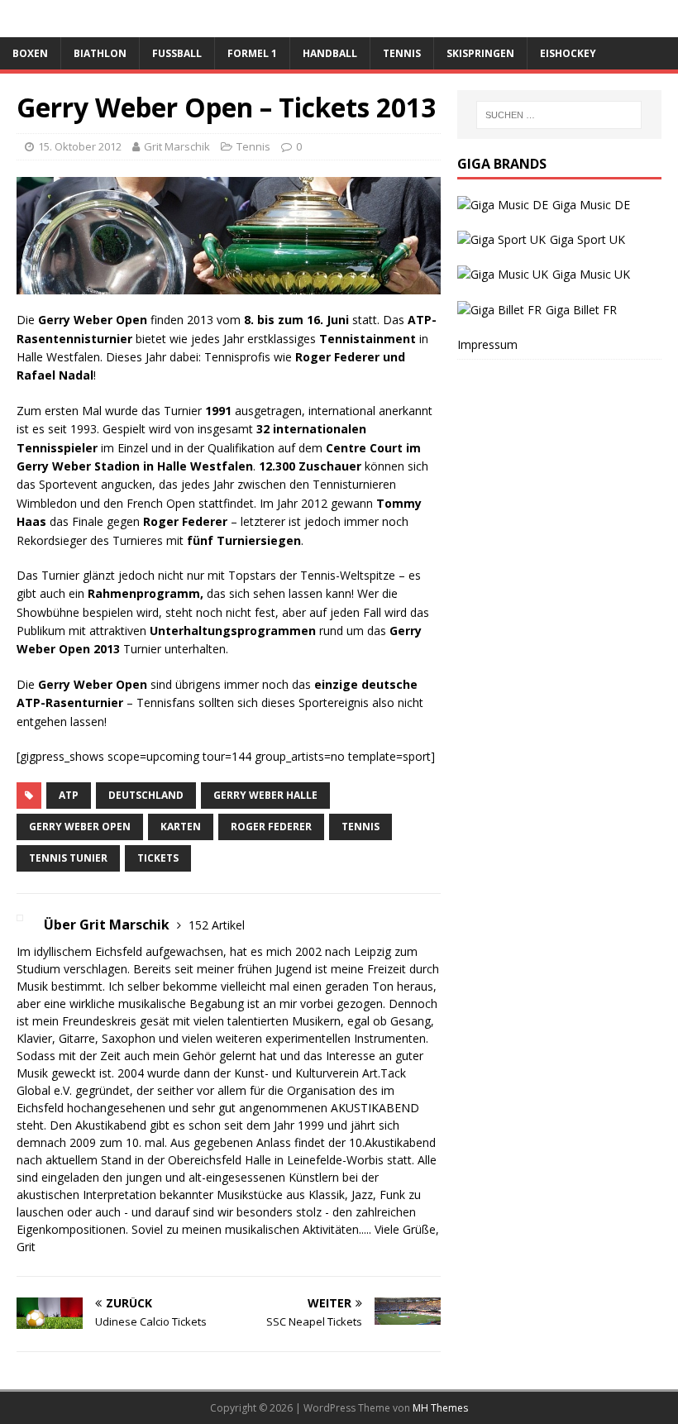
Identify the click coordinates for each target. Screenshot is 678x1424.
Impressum (487, 344)
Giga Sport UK (587, 239)
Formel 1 (252, 53)
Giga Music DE (591, 205)
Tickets (158, 858)
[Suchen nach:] (559, 115)
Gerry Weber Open (80, 827)
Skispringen (480, 53)
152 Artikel (217, 925)
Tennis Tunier (68, 858)
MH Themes (440, 1408)
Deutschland (146, 795)
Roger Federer (271, 827)
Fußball (177, 53)
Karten (180, 827)
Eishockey (568, 53)
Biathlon (100, 53)
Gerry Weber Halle (265, 795)
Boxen (30, 53)
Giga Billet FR (581, 310)
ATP (69, 795)
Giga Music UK (591, 274)
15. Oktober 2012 (80, 146)
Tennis (402, 53)
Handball (330, 53)
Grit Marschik (177, 146)
